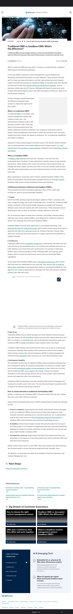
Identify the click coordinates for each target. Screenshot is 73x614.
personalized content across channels (47, 417)
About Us (4, 601)
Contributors (5, 607)
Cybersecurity (10, 567)
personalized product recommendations (30, 368)
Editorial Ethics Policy (13, 601)
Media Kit (55, 601)
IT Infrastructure (11, 575)
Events (35, 607)
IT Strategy (9, 580)
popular (61, 179)
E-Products (30, 607)
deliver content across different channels (41, 85)
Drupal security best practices (16, 468)
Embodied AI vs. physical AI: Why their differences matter (49, 561)
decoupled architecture (46, 262)
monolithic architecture (34, 243)
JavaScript (23, 356)
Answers (17, 607)
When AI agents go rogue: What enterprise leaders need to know (49, 578)
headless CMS (14, 158)
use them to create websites (30, 148)
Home (3, 16)
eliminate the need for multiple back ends (22, 228)
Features (41, 607)
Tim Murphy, (12, 61)
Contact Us (32, 601)
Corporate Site (5, 603)
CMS (18, 114)
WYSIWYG (30, 337)
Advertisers (39, 601)
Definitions (23, 607)
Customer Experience (12, 16)
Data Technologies (11, 571)
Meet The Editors (24, 601)
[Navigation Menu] (2, 12)
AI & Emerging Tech (11, 562)
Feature (11, 41)
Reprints (11, 607)
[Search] (70, 12)
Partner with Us (47, 601)
